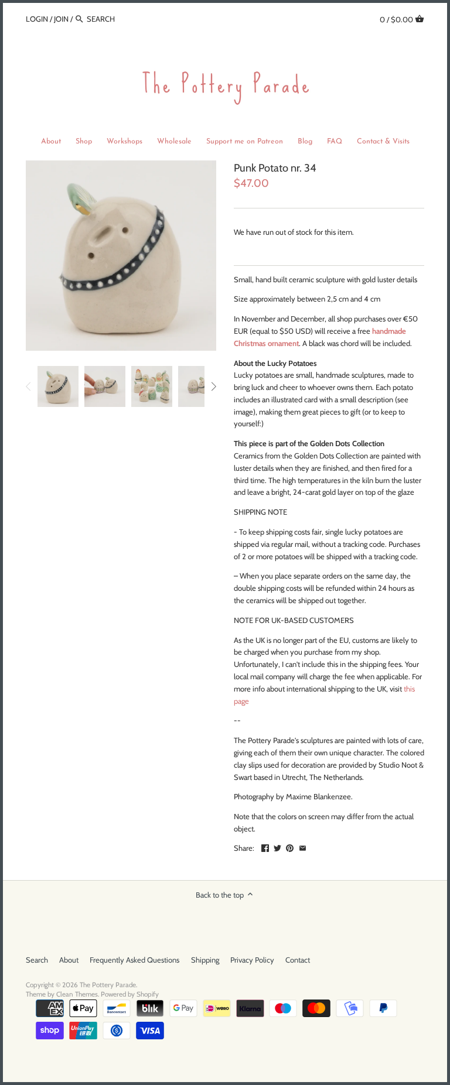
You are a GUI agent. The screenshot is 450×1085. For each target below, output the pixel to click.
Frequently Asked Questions (134, 959)
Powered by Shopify (130, 994)
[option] (58, 386)
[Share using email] (302, 846)
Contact (297, 959)
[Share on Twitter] (277, 846)
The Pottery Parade (108, 985)
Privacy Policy (252, 959)
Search (37, 959)
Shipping (205, 959)
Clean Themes (77, 994)
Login (37, 18)
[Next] (213, 386)
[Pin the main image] (290, 846)
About (69, 959)
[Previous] (29, 386)
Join (61, 18)
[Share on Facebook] (265, 846)
